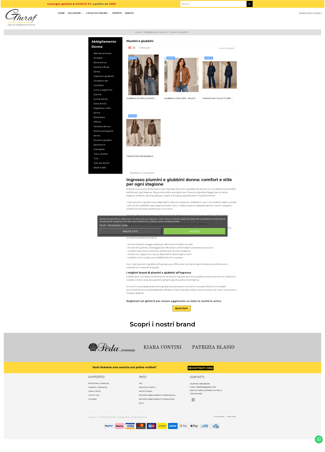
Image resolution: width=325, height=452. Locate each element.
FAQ (141, 383)
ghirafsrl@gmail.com (206, 387)
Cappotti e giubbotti (103, 76)
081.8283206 (204, 384)
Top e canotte (100, 154)
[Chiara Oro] (217, 347)
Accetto (195, 231)
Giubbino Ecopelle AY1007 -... (141, 98)
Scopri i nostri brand (162, 324)
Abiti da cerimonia (102, 53)
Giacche (97, 94)
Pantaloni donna (101, 126)
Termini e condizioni (97, 387)
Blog (141, 403)
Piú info (103, 225)
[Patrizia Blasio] (166, 347)
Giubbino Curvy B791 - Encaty (180, 98)
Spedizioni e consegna (98, 383)
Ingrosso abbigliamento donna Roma (156, 399)
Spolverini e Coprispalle (99, 147)
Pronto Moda (145, 391)
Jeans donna (99, 103)
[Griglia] (129, 47)
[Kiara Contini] (116, 347)
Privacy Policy (219, 416)
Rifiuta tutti (130, 231)
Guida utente (94, 391)
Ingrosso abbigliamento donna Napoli (157, 395)
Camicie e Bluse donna (101, 69)
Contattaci (94, 395)
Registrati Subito (147, 387)
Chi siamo (92, 399)
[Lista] (133, 47)
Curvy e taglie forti (102, 90)
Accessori (98, 58)
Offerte (97, 122)
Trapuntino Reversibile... (140, 156)
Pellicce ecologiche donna (103, 133)
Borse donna (99, 62)
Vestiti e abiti (99, 167)
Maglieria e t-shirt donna (102, 110)
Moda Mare (99, 117)
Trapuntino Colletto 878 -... (217, 98)
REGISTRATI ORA (200, 368)
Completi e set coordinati (100, 83)
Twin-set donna (101, 163)
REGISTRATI (181, 308)
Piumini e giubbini (102, 140)
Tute (96, 158)
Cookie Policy (231, 416)
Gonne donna (100, 99)
